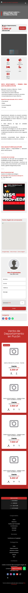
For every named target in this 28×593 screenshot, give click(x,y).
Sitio (14, 557)
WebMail (14, 528)
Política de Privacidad (14, 524)
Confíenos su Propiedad (14, 538)
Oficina (14, 554)
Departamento (14, 548)
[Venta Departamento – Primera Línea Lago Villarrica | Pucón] (3, 319)
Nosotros (14, 522)
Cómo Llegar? (21, 251)
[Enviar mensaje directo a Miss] (24, 568)
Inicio (14, 519)
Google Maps (5, 251)
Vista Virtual (13, 251)
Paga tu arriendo (16, 568)
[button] (25, 36)
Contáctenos (14, 526)
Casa (14, 546)
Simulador (22, 28)
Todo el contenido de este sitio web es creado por (14, 583)
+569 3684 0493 (14, 570)
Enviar (14, 308)
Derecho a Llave (14, 550)
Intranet (14, 530)
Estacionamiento (14, 552)
